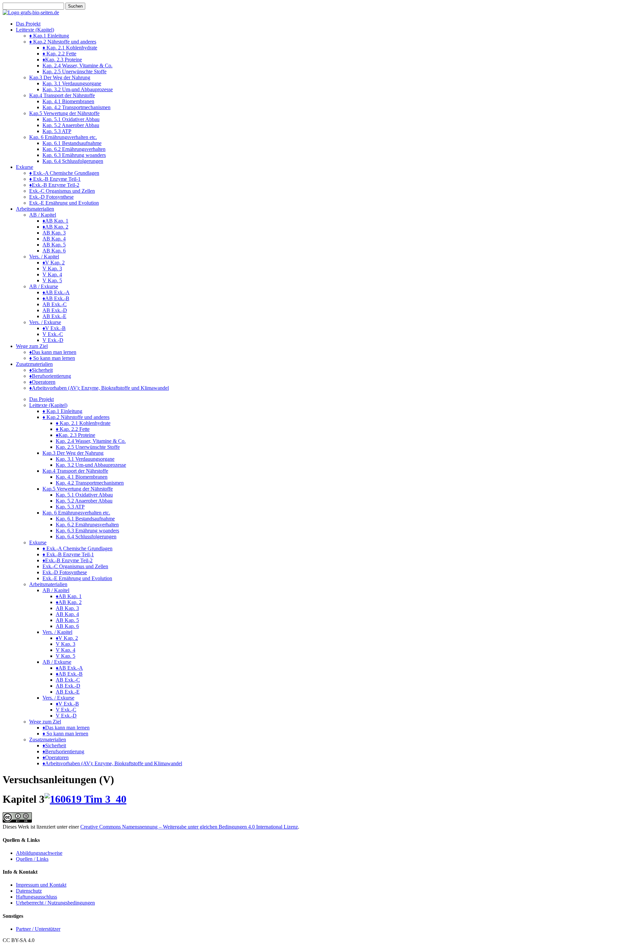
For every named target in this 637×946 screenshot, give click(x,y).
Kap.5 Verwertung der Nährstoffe (64, 113)
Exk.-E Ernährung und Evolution (64, 203)
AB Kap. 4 (54, 238)
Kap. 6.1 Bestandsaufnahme (72, 143)
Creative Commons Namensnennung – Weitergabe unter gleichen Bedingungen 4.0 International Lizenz (189, 827)
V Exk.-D (52, 340)
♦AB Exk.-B (55, 298)
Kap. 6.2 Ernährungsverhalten (74, 149)
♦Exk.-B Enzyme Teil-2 (54, 185)
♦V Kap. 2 (53, 262)
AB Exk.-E (54, 316)
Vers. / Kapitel (44, 256)
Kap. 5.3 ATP (56, 131)
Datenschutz (29, 891)
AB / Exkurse (43, 286)
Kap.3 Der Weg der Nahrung (59, 77)
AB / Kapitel (42, 215)
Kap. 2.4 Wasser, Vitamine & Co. (77, 65)
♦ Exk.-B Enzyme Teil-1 (55, 179)
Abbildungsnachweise (39, 853)
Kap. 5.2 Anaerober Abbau (70, 125)
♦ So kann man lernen (52, 358)
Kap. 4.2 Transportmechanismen (76, 107)
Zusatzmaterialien (34, 364)
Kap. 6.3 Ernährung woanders (74, 155)
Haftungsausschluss (36, 897)
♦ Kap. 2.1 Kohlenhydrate (69, 47)
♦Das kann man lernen (52, 352)
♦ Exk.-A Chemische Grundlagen (64, 173)
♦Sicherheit (41, 370)
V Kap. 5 (52, 280)
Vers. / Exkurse (45, 322)
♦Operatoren (42, 382)
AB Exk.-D (54, 310)
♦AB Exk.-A (56, 292)
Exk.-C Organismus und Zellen (62, 191)
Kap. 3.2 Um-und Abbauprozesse (77, 89)
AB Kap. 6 (54, 250)
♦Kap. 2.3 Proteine (62, 59)
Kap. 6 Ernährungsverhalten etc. (63, 137)
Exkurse (24, 167)
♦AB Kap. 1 (55, 221)
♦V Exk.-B (54, 328)
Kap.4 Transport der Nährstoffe (62, 95)
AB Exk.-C (54, 304)
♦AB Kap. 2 (55, 227)
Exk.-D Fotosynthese (51, 197)
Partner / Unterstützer (38, 929)
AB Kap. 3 (54, 233)
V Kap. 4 (52, 274)
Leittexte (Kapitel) (35, 30)
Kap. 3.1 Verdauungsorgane (71, 83)
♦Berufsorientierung (50, 376)
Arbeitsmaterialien (35, 209)
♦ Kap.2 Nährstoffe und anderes (62, 41)
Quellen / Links (32, 859)
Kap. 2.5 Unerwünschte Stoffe (74, 71)
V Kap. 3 (52, 268)
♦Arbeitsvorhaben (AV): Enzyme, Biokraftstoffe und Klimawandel (99, 388)
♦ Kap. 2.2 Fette (59, 53)
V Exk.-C (52, 334)
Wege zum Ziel (32, 346)
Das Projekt (28, 24)
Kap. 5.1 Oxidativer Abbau (71, 119)
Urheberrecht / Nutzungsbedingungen (55, 903)
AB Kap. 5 (54, 244)
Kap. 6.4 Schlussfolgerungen (72, 161)
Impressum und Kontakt (41, 885)
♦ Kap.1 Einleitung (49, 35)
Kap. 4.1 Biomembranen (68, 101)
